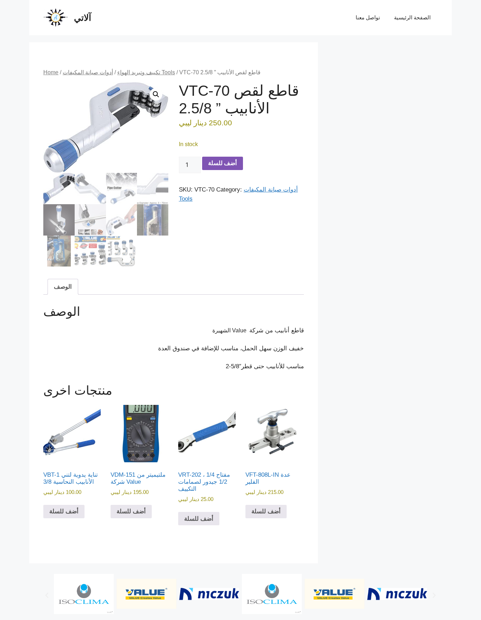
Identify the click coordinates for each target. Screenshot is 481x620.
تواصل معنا (368, 17)
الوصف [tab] (63, 286)
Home (50, 72)
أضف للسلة (222, 163)
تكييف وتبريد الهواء (138, 72)
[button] (156, 94)
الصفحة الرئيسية (412, 17)
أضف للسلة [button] (64, 511)
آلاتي (82, 18)
